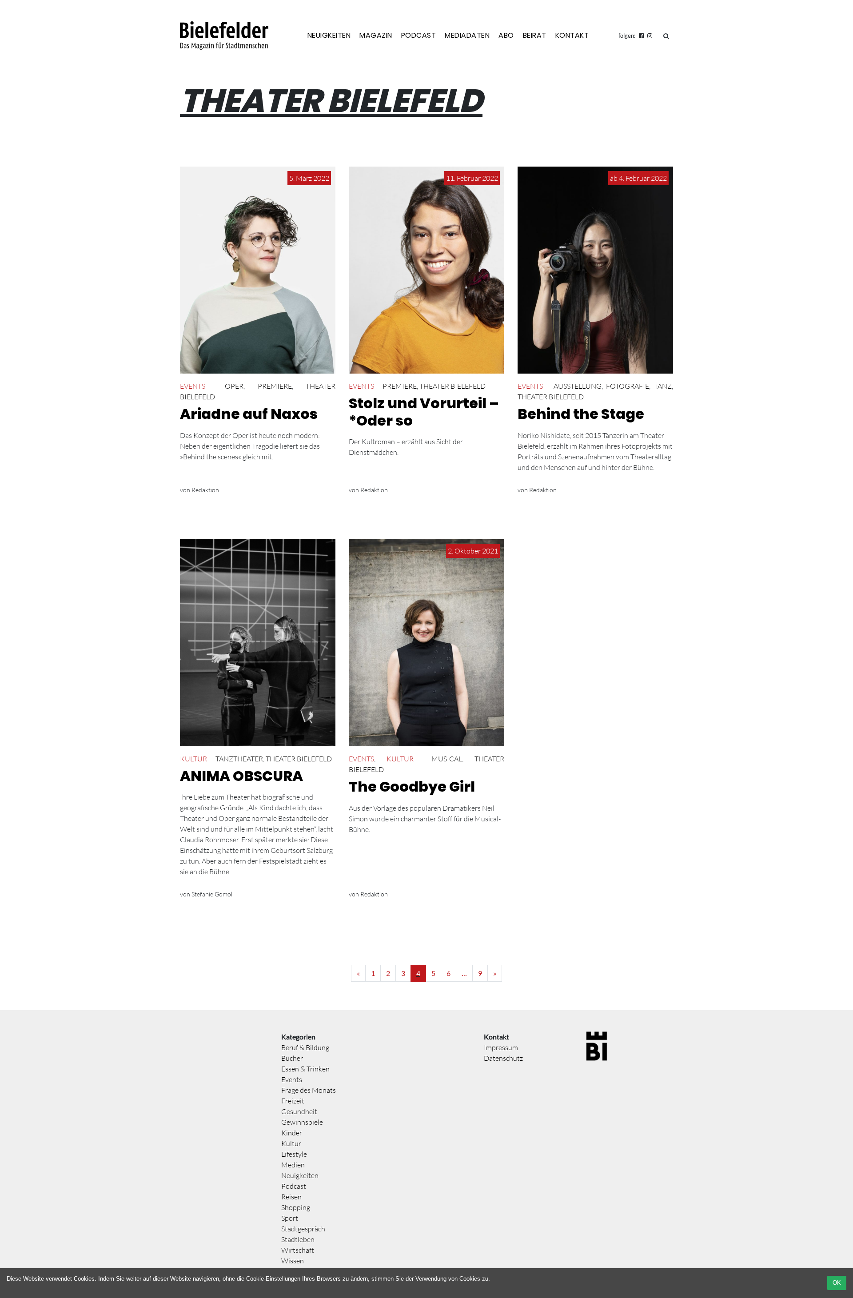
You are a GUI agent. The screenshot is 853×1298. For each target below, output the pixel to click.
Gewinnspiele (302, 1122)
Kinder (291, 1132)
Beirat (534, 35)
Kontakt (572, 35)
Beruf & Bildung (305, 1047)
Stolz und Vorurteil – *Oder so (424, 411)
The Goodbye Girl (412, 786)
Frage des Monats (308, 1090)
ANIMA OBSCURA (241, 776)
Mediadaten (467, 35)
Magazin (375, 35)
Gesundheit (299, 1111)
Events (192, 386)
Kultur (193, 758)
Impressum (501, 1047)
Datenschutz (503, 1058)
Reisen (291, 1196)
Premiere (275, 386)
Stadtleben (298, 1239)
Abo (506, 35)
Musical (446, 758)
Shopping (295, 1207)
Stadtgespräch (303, 1228)
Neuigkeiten (329, 35)
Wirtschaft (297, 1250)
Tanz (663, 386)
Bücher (292, 1058)
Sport (289, 1218)
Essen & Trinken (305, 1068)
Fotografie (627, 386)
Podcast (418, 35)
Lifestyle (294, 1154)
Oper (234, 386)
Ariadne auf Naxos (249, 414)
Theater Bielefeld (452, 386)
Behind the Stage (581, 414)
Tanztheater (239, 758)
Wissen (292, 1260)
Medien (293, 1164)
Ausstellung (578, 386)
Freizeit (292, 1100)
